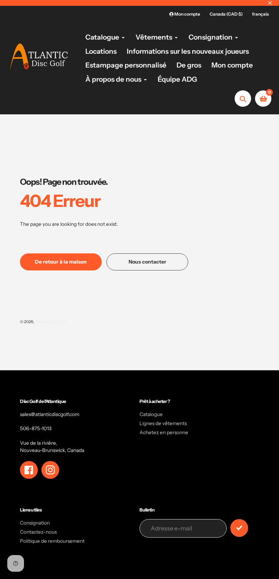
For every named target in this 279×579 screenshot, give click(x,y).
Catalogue (151, 414)
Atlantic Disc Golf (50, 321)
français (260, 14)
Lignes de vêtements (163, 423)
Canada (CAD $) (226, 14)
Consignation (35, 523)
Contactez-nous (38, 532)
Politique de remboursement (52, 541)
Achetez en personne (164, 432)
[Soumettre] (239, 528)
